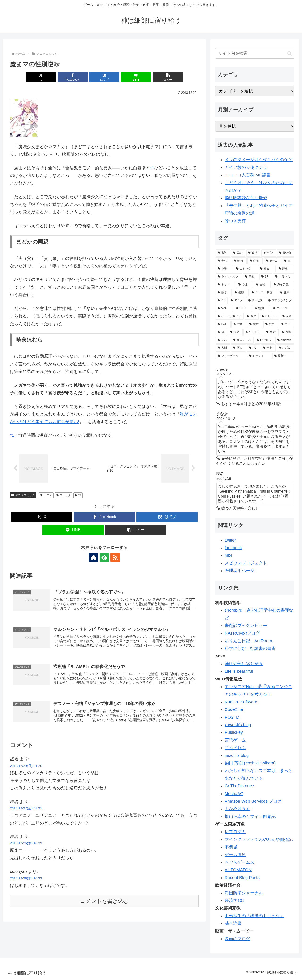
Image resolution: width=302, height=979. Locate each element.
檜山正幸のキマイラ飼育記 (250, 816)
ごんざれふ (235, 747)
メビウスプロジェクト (246, 563)
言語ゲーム (235, 740)
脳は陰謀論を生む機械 (246, 197)
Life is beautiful (239, 671)
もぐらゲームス (239, 862)
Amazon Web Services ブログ (253, 801)
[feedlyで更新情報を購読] (104, 557)
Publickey (234, 732)
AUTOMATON (238, 869)
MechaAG (234, 793)
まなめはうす (237, 808)
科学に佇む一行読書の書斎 (250, 648)
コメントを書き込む (104, 901)
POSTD (232, 717)
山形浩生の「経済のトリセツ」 (254, 915)
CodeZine (234, 709)
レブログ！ (235, 831)
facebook (233, 547)
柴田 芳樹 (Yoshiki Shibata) (250, 763)
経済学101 (234, 900)
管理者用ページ (239, 570)
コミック (65, 495)
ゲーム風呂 (235, 854)
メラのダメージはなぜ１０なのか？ (259, 159)
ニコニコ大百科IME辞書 (247, 175)
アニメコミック (25, 495)
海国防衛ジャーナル (244, 893)
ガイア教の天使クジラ (246, 167)
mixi (228, 555)
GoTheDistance (239, 786)
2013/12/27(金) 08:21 (26, 808)
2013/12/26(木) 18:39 (26, 843)
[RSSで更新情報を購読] (115, 557)
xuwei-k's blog (238, 724)
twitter (230, 540)
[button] (168, 77)
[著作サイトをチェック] (93, 557)
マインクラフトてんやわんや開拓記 (259, 839)
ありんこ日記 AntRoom (248, 641)
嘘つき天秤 (235, 221)
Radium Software (241, 702)
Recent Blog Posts (242, 877)
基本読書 (233, 923)
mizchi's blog (237, 755)
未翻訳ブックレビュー (246, 625)
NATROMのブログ (242, 633)
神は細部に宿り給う (244, 663)
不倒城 (231, 847)
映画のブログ (237, 938)
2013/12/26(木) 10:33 (26, 878)
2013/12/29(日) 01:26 (26, 766)
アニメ (48, 495)
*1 (152, 168)
